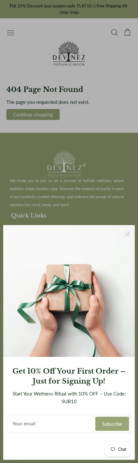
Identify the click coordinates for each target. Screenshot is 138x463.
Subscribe (112, 424)
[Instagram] (69, 446)
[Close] (127, 233)
